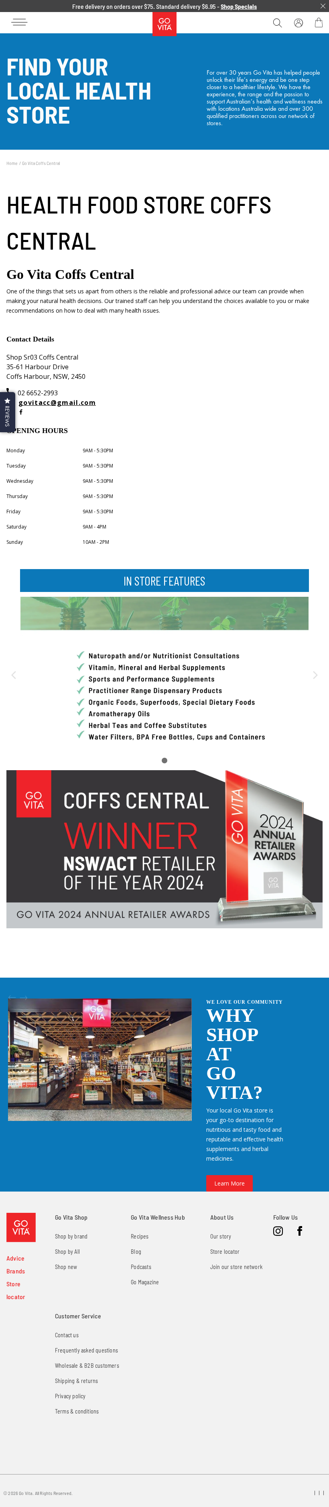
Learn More (229, 1183)
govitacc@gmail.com (57, 402)
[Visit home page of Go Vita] (21, 1227)
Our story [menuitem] (221, 1236)
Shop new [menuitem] (66, 1266)
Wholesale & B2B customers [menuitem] (87, 1365)
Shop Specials (239, 6)
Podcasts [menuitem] (141, 1266)
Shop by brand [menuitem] (71, 1236)
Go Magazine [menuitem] (145, 1282)
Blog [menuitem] (136, 1251)
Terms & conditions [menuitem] (77, 1411)
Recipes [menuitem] (139, 1236)
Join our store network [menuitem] (236, 1266)
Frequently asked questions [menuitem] (86, 1350)
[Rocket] (20, 412)
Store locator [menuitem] (225, 1251)
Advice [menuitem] (15, 1258)
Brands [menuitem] (15, 1271)
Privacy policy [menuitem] (70, 1396)
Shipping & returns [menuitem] (76, 1380)
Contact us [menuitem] (67, 1335)
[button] (7, 412)
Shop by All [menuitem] (67, 1251)
